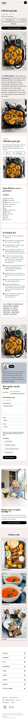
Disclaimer (4, 697)
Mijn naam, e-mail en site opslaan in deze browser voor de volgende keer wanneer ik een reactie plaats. (14, 434)
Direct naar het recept (13, 28)
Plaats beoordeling (9, 457)
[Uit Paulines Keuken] (4, 2)
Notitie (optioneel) (7, 403)
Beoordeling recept (9, 397)
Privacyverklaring (13, 697)
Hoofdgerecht (10, 304)
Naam (4, 417)
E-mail (4, 424)
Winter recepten (6, 312)
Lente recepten (14, 310)
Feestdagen (6, 657)
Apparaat (5, 684)
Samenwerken (5, 702)
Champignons (6, 308)
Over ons (18, 700)
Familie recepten (15, 312)
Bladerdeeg (15, 306)
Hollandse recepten (18, 304)
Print (9, 153)
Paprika (15, 308)
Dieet (4, 662)
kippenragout (5, 78)
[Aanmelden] (18, 2)
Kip (11, 308)
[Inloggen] (14, 2)
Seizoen (5, 675)
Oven (4, 304)
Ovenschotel (6, 314)
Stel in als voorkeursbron (17, 523)
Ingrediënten (6, 666)
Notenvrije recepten (7, 306)
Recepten (5, 653)
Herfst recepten (6, 310)
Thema (4, 670)
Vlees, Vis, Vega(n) (7, 688)
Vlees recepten (13, 314)
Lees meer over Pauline (8, 381)
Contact (13, 702)
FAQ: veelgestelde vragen (8, 700)
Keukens (5, 679)
